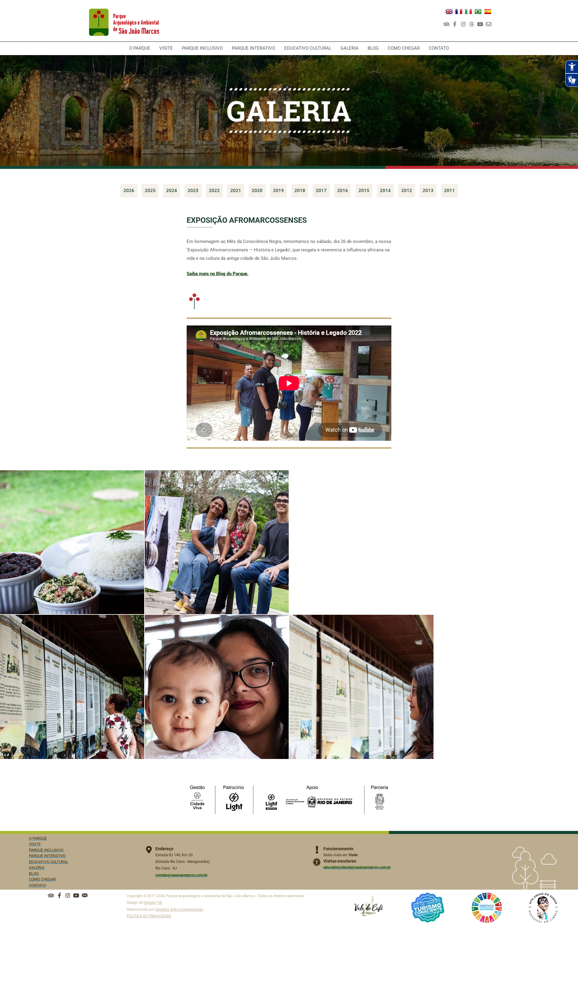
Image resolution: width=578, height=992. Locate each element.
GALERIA (349, 48)
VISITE (166, 48)
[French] (458, 11)
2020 (257, 190)
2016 (342, 190)
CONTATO (439, 48)
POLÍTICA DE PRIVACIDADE (149, 916)
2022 (214, 190)
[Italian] (468, 11)
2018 (299, 190)
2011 (449, 190)
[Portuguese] (478, 11)
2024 (171, 190)
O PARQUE (139, 48)
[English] (449, 11)
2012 (406, 190)
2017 (321, 190)
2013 (428, 190)
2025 (150, 190)
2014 (385, 190)
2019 (278, 190)
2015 (364, 190)
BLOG (373, 48)
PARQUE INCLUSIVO (202, 48)
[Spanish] (487, 11)
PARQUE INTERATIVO (253, 48)
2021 (235, 190)
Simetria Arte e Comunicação (179, 909)
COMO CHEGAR (404, 48)
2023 (193, 190)
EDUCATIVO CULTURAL (307, 48)
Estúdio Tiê (153, 902)
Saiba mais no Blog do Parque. (217, 273)
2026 (128, 190)
